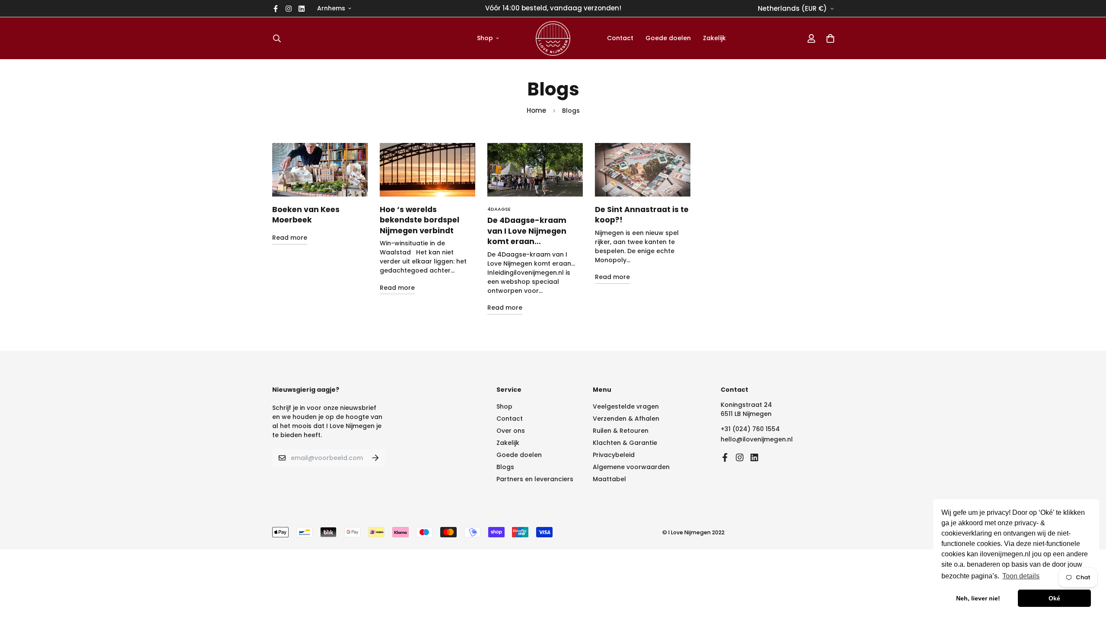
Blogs (505, 467)
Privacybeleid (614, 455)
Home (536, 110)
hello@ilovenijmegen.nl (757, 439)
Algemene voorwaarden (631, 467)
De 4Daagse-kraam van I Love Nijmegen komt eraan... (526, 231)
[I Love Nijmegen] (553, 38)
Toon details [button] (1020, 576)
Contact (620, 38)
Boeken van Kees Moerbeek (306, 214)
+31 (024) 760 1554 (750, 429)
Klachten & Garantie (625, 442)
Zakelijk (714, 38)
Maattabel (609, 479)
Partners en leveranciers (534, 479)
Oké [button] (1054, 598)
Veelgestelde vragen (626, 406)
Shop (485, 38)
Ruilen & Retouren (620, 430)
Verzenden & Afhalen (626, 418)
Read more (289, 237)
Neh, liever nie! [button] (978, 598)
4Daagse (499, 209)
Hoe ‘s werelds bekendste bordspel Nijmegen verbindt (419, 220)
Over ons (510, 430)
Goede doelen (668, 38)
